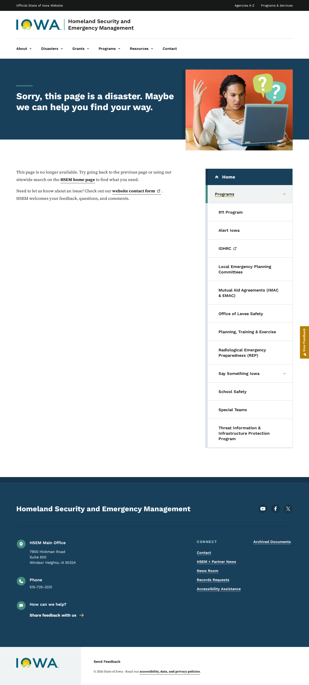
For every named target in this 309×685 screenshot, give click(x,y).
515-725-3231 (41, 587)
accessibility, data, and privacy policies (170, 671)
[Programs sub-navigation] (119, 49)
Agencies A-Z (244, 5)
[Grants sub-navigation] (88, 49)
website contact (133, 191)
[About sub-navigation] (30, 49)
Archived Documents (272, 542)
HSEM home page (77, 179)
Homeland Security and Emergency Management (101, 24)
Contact (204, 552)
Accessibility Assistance (219, 589)
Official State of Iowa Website (39, 5)
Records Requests (213, 580)
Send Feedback (107, 661)
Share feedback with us (53, 615)
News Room (207, 571)
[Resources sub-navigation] (152, 49)
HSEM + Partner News (216, 562)
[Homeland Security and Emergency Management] (39, 24)
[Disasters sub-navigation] (61, 49)
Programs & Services (277, 5)
